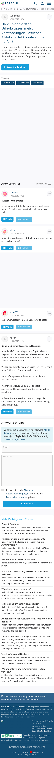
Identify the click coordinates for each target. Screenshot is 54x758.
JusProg (44, 740)
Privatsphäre (39, 747)
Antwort (7, 456)
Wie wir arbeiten (30, 699)
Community (16, 696)
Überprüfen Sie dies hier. (41, 731)
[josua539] (5, 313)
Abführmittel (30, 8)
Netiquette (40, 696)
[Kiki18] (5, 231)
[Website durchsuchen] (35, 3)
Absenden (27, 503)
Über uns (6, 699)
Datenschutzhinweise (16, 497)
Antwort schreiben (15, 67)
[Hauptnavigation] (49, 3)
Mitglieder (28, 696)
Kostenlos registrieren (15, 439)
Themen (14, 8)
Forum (4, 8)
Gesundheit (37, 83)
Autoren (17, 699)
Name (6, 447)
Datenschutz (26, 747)
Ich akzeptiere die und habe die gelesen (24, 494)
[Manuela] (5, 193)
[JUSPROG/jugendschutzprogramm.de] (11, 736)
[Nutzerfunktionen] (42, 3)
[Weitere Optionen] (49, 17)
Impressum (14, 747)
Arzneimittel (23, 83)
